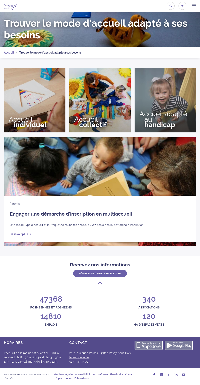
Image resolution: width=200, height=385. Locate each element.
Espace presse (64, 378)
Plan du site (116, 374)
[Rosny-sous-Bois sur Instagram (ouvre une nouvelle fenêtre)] (161, 375)
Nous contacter (79, 357)
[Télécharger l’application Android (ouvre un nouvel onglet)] (179, 346)
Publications (81, 378)
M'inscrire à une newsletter (100, 273)
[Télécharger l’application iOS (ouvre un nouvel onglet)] (149, 346)
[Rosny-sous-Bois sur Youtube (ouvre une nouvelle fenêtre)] (183, 375)
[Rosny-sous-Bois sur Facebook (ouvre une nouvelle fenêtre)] (154, 375)
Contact (129, 374)
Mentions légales (63, 374)
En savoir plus (19, 234)
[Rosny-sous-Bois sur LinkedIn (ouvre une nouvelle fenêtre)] (176, 375)
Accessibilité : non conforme (91, 374)
